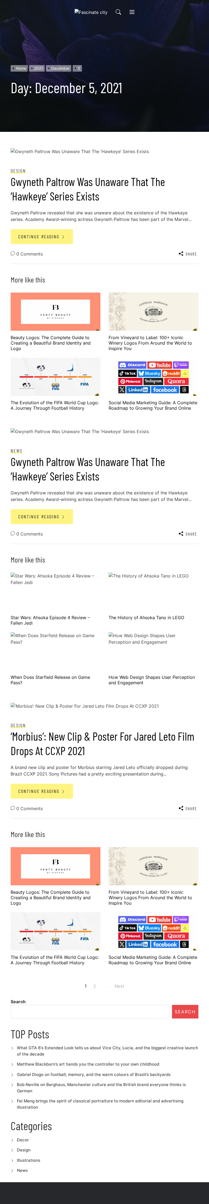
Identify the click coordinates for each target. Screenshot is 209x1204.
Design (23, 1150)
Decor (23, 1139)
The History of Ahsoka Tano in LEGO (146, 617)
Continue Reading (39, 236)
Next (119, 986)
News (22, 1170)
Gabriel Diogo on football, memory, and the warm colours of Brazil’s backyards (94, 1074)
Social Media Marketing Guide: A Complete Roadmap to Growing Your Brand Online (153, 405)
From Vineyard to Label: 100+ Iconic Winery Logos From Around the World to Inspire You (150, 343)
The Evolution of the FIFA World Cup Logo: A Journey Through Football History (55, 405)
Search (18, 1001)
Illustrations (28, 1160)
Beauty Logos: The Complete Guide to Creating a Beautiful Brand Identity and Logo (51, 343)
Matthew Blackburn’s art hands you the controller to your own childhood (88, 1064)
